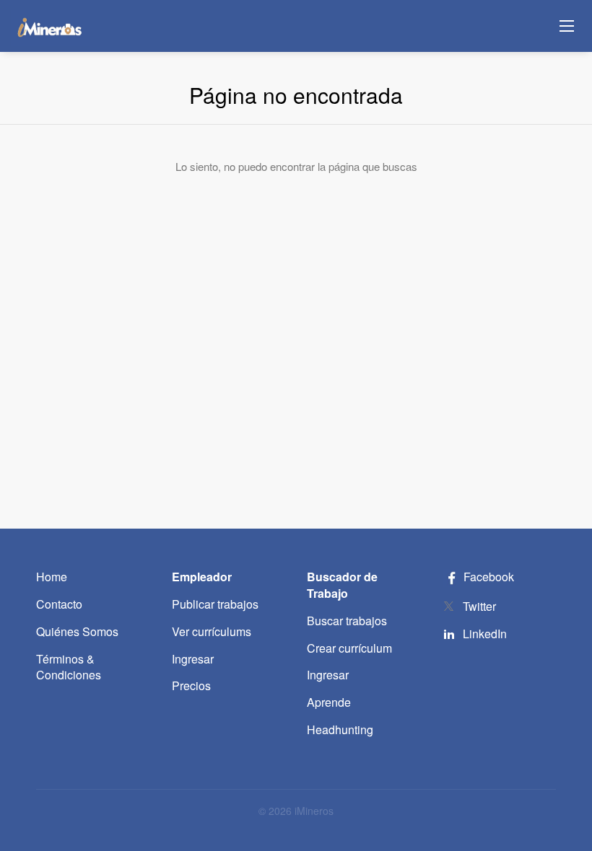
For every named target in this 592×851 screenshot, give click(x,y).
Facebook (487, 576)
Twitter (479, 606)
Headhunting (340, 729)
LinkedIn (485, 633)
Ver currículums (211, 631)
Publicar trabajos (215, 604)
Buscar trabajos (347, 620)
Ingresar (193, 659)
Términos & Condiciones (68, 667)
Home (51, 576)
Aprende (329, 702)
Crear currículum (349, 648)
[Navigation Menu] (567, 26)
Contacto (59, 604)
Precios (191, 685)
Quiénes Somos (77, 631)
